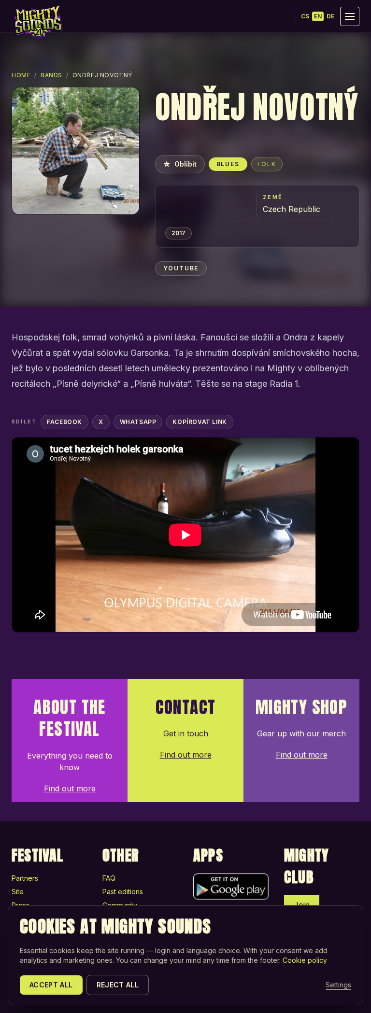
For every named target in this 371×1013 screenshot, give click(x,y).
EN (318, 16)
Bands (51, 75)
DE (330, 16)
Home (21, 75)
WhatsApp (138, 421)
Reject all (118, 985)
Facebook (64, 421)
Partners (25, 878)
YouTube (181, 268)
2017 (178, 233)
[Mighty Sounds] (38, 21)
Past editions (122, 891)
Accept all (51, 985)
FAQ (108, 878)
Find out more (70, 788)
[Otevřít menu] (349, 16)
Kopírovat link (199, 421)
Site (18, 891)
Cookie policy (305, 960)
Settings (338, 985)
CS (305, 16)
